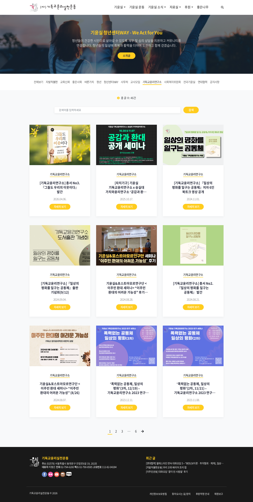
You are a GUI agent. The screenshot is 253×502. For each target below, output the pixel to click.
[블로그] (69, 476)
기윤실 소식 (155, 7)
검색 (191, 110)
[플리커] (51, 476)
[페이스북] (45, 476)
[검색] (222, 6)
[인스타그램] (63, 476)
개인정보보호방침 (158, 494)
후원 (187, 7)
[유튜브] (57, 476)
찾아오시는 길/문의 (181, 494)
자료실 (174, 7)
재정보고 (218, 494)
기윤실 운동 (136, 7)
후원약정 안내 (202, 494)
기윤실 (118, 7)
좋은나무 (203, 7)
